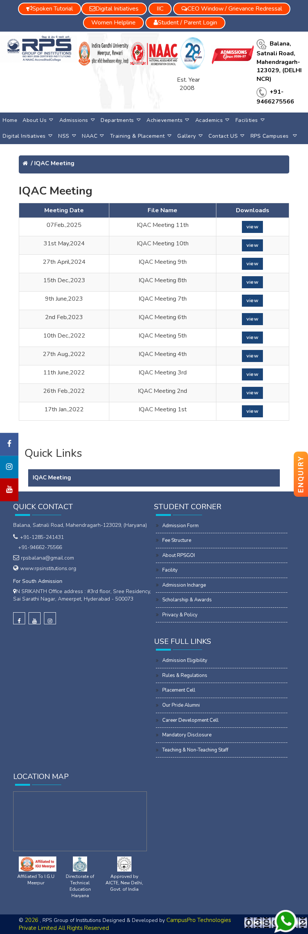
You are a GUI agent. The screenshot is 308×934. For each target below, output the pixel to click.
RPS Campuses (271, 136)
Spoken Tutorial (52, 9)
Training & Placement (137, 136)
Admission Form (180, 525)
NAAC (89, 136)
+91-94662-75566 (38, 547)
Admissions (73, 120)
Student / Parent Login (187, 22)
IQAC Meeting (54, 163)
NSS (63, 136)
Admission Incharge (184, 585)
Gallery (186, 136)
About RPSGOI (178, 555)
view (252, 226)
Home (10, 120)
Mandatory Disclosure (186, 735)
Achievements (164, 120)
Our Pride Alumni (181, 705)
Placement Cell (178, 690)
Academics (209, 120)
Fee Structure (176, 540)
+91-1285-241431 (42, 537)
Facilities (247, 120)
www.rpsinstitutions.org (48, 568)
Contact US (223, 136)
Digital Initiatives (24, 136)
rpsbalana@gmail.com (47, 557)
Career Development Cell (190, 720)
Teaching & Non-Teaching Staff (195, 750)
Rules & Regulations (184, 675)
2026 (32, 920)
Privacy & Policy (180, 615)
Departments (117, 120)
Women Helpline (113, 22)
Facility (170, 570)
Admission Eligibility (184, 660)
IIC (160, 9)
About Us (35, 120)
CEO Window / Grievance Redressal (234, 9)
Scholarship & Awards (187, 599)
